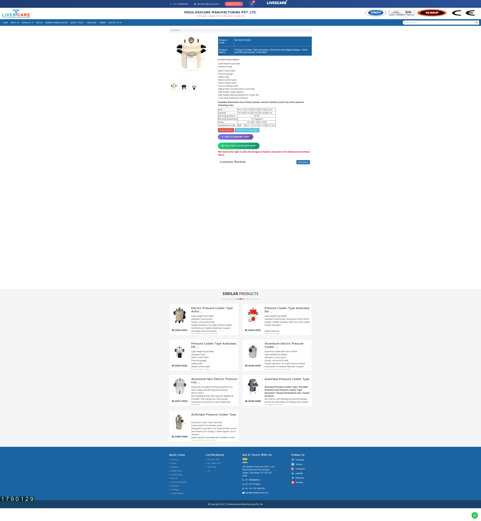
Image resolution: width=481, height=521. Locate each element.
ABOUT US (15, 22)
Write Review (303, 162)
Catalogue (175, 489)
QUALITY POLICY (77, 22)
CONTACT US (113, 22)
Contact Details (177, 493)
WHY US (39, 22)
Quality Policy (176, 471)
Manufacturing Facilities (56, 22)
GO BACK (175, 30)
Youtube (299, 482)
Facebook (300, 460)
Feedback (175, 486)
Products (174, 467)
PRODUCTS (26, 22)
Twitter (299, 464)
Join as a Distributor (179, 482)
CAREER (102, 22)
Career (173, 463)
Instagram (300, 469)
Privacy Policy (176, 474)
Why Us (174, 478)
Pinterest (300, 478)
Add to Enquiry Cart (237, 137)
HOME (5, 22)
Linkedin (299, 473)
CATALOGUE (91, 22)
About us (174, 459)
